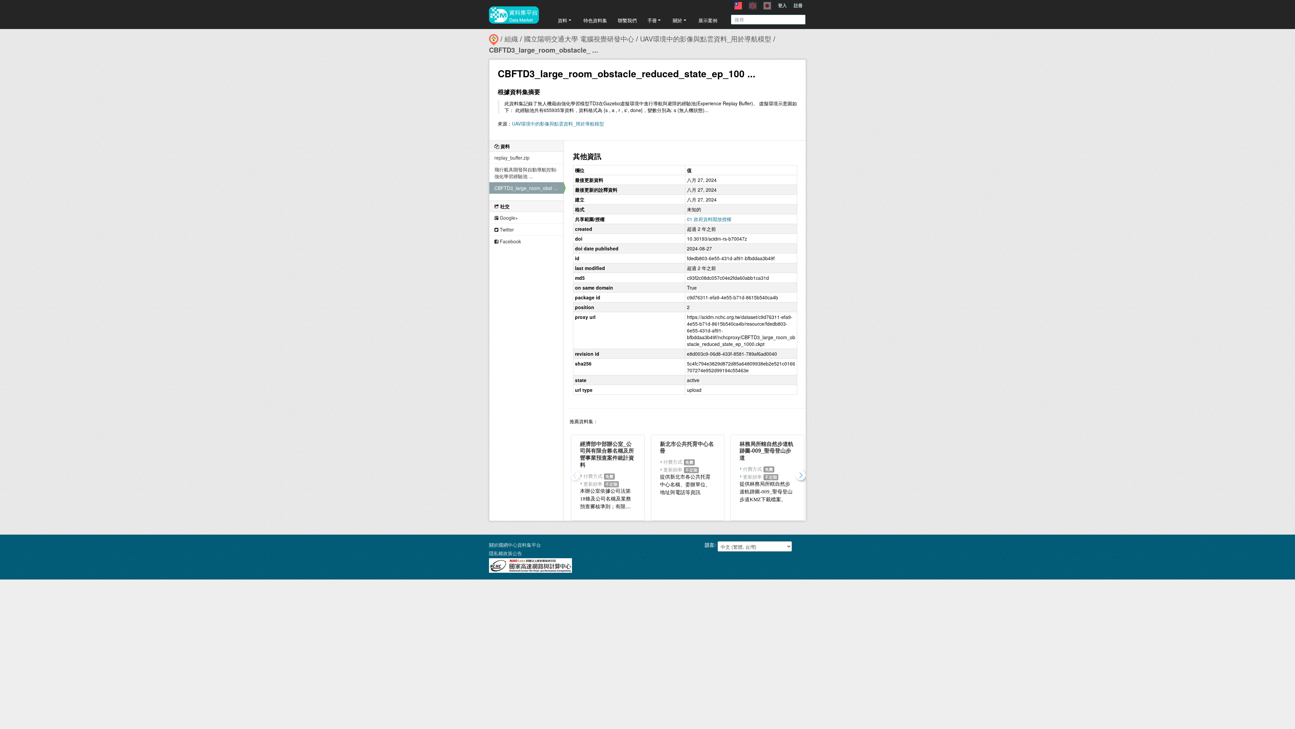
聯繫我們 (627, 20)
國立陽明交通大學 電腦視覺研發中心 (579, 39)
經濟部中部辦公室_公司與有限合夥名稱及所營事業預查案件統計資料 (607, 454)
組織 (511, 39)
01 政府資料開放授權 (709, 219)
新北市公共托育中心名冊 (687, 447)
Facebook (509, 241)
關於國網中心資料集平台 (515, 544)
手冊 (652, 20)
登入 (782, 5)
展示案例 (707, 20)
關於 (677, 20)
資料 (562, 20)
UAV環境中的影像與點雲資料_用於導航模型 (705, 39)
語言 (709, 544)
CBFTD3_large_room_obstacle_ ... (543, 50)
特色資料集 (595, 20)
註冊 (798, 5)
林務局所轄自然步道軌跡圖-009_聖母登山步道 (767, 451)
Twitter (506, 229)
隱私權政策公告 (505, 553)
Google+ (508, 217)
